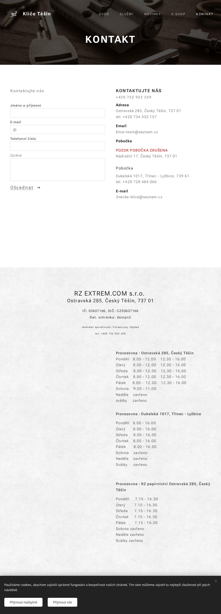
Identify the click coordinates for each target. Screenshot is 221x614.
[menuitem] (106, 14)
